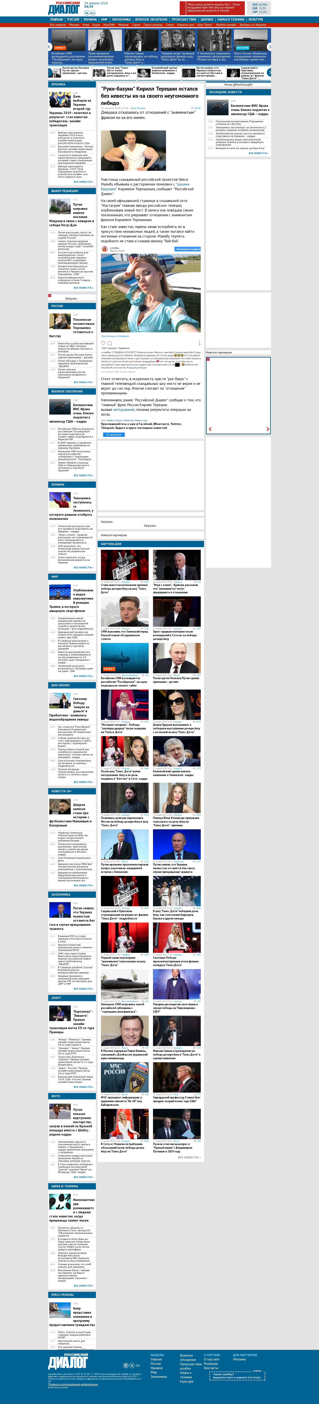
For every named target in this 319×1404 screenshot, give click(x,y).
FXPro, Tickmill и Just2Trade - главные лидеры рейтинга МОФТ (75, 1335)
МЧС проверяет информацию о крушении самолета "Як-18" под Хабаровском (121, 1101)
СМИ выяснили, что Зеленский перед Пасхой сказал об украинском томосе (73, 550)
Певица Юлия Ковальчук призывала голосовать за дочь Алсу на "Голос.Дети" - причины (176, 821)
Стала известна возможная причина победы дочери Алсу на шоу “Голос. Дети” (124, 588)
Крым (96, 25)
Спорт (170, 25)
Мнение (123, 25)
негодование (124, 409)
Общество (128, 420)
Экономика (121, 19)
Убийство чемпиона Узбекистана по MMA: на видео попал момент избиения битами (72, 836)
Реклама (239, 1359)
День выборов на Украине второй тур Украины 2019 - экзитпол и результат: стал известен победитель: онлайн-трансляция (70, 110)
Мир (104, 19)
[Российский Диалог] (64, 14)
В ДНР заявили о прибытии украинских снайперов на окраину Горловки (74, 445)
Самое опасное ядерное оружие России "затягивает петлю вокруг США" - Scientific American (76, 245)
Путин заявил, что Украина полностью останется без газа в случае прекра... (209, 72)
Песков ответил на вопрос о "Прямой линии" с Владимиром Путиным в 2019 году (172, 1147)
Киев (86, 25)
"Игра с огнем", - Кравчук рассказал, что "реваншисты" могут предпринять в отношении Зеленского (75, 539)
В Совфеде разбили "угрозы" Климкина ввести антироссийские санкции (75, 970)
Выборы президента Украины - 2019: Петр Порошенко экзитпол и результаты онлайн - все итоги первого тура (73, 171)
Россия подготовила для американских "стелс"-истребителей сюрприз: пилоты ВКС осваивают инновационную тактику (73, 257)
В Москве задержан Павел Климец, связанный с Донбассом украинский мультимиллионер (124, 1054)
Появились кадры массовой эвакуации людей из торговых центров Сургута (75, 1158)
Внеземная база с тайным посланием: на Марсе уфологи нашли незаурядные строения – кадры (74, 1275)
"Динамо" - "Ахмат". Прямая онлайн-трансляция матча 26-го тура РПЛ (74, 1051)
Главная (56, 19)
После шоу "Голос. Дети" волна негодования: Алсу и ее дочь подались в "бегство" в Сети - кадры (124, 775)
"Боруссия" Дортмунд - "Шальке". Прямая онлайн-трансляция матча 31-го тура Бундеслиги (75, 1061)
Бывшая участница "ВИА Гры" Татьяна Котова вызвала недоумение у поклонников (75, 866)
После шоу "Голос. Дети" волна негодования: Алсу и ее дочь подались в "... (121, 72)
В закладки (114, 434)
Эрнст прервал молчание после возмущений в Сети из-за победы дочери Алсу (175, 635)
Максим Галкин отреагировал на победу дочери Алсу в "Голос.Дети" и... (141, 58)
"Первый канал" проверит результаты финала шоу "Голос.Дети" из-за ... (178, 56)
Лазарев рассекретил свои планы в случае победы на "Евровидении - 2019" (175, 1008)
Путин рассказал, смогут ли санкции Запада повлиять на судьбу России (76, 235)
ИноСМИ (109, 25)
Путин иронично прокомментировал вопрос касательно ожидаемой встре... (101, 58)
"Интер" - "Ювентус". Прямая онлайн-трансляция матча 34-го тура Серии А (74, 1042)
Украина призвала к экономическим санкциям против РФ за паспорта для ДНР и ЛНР (75, 980)
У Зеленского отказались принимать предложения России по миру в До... (213, 56)
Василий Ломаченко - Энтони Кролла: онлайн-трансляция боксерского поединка (75, 149)
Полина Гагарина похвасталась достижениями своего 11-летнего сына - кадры (76, 773)
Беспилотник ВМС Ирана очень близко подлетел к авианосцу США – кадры (250, 110)
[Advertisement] (180, 151)
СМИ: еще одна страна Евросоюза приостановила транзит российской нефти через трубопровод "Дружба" (74, 958)
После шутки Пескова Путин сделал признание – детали (75, 71)
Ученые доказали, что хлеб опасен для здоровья (74, 1265)
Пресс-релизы (153, 25)
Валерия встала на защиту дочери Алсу (240, 148)
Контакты (211, 1368)
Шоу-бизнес (138, 108)
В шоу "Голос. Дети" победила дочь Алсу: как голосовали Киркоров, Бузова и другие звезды (175, 914)
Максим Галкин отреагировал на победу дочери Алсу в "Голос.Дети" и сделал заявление (176, 1054)
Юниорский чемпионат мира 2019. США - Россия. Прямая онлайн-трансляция (75, 1079)
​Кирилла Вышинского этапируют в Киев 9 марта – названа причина (75, 280)
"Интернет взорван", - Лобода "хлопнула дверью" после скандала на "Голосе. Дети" (123, 728)
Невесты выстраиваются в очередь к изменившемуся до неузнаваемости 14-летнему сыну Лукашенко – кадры (74, 657)
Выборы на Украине (253, 25)
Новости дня (185, 25)
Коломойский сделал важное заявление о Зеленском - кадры (164, 71)
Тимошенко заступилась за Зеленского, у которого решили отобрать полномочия (241, 128)
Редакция (211, 1363)
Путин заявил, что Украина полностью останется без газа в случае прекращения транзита (174, 868)
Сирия (136, 25)
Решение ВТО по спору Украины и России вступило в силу (75, 939)
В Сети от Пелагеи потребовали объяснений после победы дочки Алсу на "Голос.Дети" (122, 1147)
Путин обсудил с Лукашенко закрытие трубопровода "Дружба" (75, 363)
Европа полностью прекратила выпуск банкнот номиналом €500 (75, 947)
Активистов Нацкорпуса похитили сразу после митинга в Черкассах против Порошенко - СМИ (75, 270)
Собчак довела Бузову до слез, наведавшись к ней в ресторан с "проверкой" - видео (74, 742)
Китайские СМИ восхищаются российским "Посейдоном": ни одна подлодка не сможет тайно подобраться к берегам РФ (76, 434)
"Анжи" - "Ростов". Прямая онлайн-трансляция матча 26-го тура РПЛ (74, 1071)
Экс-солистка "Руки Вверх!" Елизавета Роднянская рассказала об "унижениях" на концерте (74, 731)
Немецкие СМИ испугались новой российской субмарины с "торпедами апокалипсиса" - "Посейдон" (75, 455)
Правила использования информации (73, 1384)
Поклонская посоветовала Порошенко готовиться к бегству (239, 122)
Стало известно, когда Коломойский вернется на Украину (74, 560)
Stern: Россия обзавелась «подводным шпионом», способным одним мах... (250, 56)
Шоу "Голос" (205, 25)
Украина (90, 19)
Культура (256, 19)
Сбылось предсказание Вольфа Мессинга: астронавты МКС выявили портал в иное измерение (74, 1257)
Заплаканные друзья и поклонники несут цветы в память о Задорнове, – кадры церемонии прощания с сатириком (76, 1146)
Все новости (58, 25)
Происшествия (184, 19)
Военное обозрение (151, 19)
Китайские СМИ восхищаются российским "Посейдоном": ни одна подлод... (68, 58)
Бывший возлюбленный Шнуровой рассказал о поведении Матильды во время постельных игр (73, 876)
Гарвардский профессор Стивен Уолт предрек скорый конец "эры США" (75, 635)
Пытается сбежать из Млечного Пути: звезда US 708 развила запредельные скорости (75, 1232)
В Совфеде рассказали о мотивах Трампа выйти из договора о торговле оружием (73, 644)
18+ (92, 13)
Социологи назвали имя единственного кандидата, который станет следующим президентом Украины (75, 159)
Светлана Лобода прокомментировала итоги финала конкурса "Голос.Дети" (175, 961)
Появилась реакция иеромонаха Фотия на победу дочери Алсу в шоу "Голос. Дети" (124, 821)
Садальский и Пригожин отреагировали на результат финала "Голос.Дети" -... (252, 73)
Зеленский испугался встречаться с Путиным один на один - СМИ (75, 668)
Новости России (114, 420)
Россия (73, 19)
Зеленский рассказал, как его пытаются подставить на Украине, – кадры (75, 529)
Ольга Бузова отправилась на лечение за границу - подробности (74, 763)
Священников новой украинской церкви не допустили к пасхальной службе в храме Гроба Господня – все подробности (75, 623)
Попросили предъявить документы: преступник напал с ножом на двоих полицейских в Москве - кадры (73, 849)
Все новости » (83, 181)
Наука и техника (230, 19)
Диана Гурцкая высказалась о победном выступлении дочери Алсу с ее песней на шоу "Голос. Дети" (176, 728)
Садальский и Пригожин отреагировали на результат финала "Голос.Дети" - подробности (124, 914)
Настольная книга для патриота (71, 1342)
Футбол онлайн (226, 25)
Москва (74, 25)
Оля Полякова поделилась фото (74, 859)
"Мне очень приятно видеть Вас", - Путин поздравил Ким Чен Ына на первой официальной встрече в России (213, 7)
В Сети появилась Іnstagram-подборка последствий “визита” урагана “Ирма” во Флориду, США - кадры (75, 1168)
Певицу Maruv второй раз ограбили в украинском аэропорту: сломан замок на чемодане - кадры (75, 753)
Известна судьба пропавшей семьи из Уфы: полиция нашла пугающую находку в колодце (76, 347)
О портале (211, 1359)
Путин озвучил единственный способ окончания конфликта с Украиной (72, 373)
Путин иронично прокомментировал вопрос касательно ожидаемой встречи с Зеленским (124, 868)
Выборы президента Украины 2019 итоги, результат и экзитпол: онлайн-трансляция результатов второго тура (74, 137)
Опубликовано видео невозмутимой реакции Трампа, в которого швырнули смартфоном (239, 142)
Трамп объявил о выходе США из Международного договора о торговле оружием (73, 466)
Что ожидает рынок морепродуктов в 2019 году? (76, 1348)
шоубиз (207, 19)
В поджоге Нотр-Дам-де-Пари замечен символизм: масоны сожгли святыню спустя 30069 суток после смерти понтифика (74, 1244)
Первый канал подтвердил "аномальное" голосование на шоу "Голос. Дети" (123, 961)
